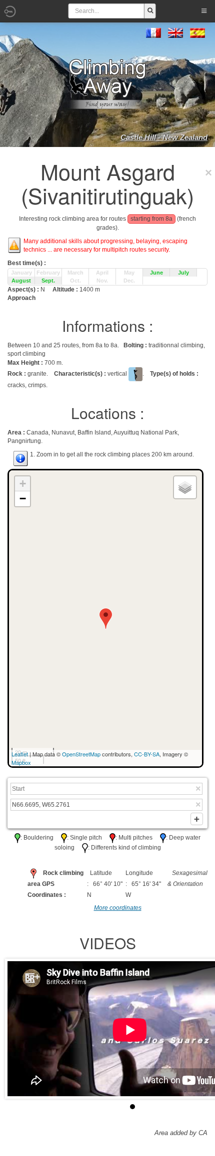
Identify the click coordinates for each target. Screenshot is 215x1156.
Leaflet (20, 754)
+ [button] (23, 483)
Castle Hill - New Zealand (164, 137)
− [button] (23, 498)
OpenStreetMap (81, 754)
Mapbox (21, 762)
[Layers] (185, 487)
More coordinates (118, 907)
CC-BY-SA (147, 754)
